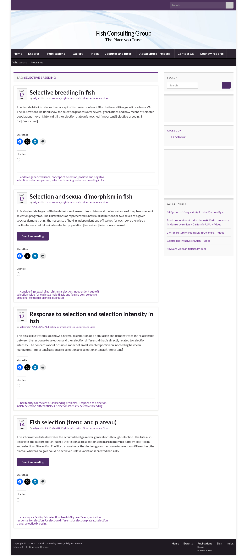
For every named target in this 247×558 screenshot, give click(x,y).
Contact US (186, 53)
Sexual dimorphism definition (46, 297)
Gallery (78, 53)
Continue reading (32, 236)
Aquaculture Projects (154, 53)
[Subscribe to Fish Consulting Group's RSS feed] (15, 4)
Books (200, 546)
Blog (219, 543)
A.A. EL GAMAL (52, 98)
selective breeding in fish (90, 180)
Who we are (20, 62)
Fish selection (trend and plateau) (73, 422)
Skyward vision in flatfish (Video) (186, 248)
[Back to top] (238, 549)
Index (95, 53)
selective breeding (62, 180)
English (65, 98)
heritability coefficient (74, 517)
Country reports (212, 53)
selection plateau (39, 180)
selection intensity (67, 406)
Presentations (204, 550)
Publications (56, 53)
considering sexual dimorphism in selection (46, 291)
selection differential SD (40, 406)
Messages (37, 62)
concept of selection (64, 177)
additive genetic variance (35, 177)
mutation (95, 517)
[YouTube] (28, 4)
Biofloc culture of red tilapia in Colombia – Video (195, 232)
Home (18, 53)
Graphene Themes (38, 546)
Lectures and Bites (118, 53)
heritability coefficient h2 (35, 402)
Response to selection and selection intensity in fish (91, 317)
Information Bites (79, 98)
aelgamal (37, 98)
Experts (34, 53)
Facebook (174, 130)
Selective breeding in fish (62, 92)
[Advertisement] (186, 172)
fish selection (52, 517)
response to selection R (31, 520)
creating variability (31, 517)
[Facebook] (21, 4)
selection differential (60, 520)
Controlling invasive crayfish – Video (189, 240)
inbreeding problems (65, 402)
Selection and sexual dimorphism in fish (81, 196)
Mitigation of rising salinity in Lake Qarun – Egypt (196, 212)
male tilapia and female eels (68, 294)
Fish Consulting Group (123, 33)
